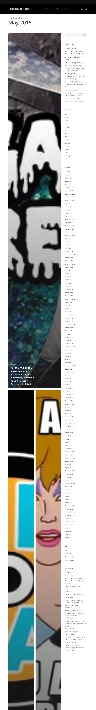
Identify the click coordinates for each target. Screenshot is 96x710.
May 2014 (68, 531)
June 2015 (68, 493)
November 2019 (70, 366)
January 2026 (69, 191)
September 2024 (70, 235)
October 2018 (69, 401)
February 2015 (69, 506)
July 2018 (67, 407)
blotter (67, 121)
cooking (67, 127)
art (66, 114)
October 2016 (69, 455)
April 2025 (68, 213)
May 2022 (68, 312)
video (66, 159)
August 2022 (69, 302)
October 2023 (69, 261)
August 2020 (69, 350)
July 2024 (67, 238)
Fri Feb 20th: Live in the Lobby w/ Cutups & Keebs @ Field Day (75, 94)
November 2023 (70, 258)
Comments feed (70, 557)
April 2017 (68, 442)
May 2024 (68, 245)
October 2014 (69, 518)
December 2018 (70, 398)
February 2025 (69, 219)
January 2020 (69, 363)
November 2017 (70, 426)
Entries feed (68, 554)
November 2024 (70, 229)
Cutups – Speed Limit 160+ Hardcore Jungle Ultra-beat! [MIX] (75, 100)
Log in (67, 550)
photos (67, 140)
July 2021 (67, 334)
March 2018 (68, 413)
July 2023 (67, 270)
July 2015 (67, 490)
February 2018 (69, 417)
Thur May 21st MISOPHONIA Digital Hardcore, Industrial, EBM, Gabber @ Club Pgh (75, 76)
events (13, 365)
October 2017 (69, 429)
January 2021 (69, 337)
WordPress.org (69, 560)
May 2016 (68, 464)
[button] (87, 9)
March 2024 (68, 248)
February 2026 (69, 188)
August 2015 (69, 487)
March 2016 (68, 468)
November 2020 (70, 340)
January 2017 (69, 448)
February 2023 (69, 286)
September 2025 (70, 200)
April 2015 (68, 499)
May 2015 (68, 496)
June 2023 (68, 273)
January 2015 (69, 509)
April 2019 (68, 385)
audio (66, 117)
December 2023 (70, 254)
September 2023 (70, 264)
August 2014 (69, 525)
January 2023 (69, 289)
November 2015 (70, 477)
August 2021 (69, 331)
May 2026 (68, 178)
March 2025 (68, 216)
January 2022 (69, 321)
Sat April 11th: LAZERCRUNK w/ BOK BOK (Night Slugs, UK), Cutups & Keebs (76, 84)
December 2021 (70, 324)
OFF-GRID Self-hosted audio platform (73, 58)
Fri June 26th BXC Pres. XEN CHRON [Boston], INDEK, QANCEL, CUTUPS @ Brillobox (76, 68)
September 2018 (70, 404)
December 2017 (70, 423)
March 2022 (68, 315)
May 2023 (68, 277)
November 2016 (70, 452)
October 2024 (69, 232)
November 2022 (70, 293)
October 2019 (69, 369)
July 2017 (67, 436)
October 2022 (69, 296)
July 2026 (67, 172)
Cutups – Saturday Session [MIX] (75, 63)
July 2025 (67, 203)
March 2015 (68, 503)
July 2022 (67, 305)
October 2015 (69, 480)
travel (66, 152)
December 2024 (70, 226)
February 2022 (69, 318)
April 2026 (68, 181)
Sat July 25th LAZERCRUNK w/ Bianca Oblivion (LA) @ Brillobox (75, 53)
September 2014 (70, 522)
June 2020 (68, 353)
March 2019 (68, 388)
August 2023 (69, 267)
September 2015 (70, 483)
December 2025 (70, 194)
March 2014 (68, 538)
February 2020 (69, 359)
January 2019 (69, 394)
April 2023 (68, 280)
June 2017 (68, 439)
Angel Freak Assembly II (72, 90)
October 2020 (69, 343)
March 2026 (68, 184)
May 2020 (68, 356)
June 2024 (68, 242)
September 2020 (70, 347)
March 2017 (68, 445)
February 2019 (69, 391)
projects (67, 143)
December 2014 (70, 512)
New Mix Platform (70, 48)
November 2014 (70, 515)
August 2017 (69, 433)
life (66, 133)
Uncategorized (69, 156)
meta (66, 137)
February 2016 (69, 471)
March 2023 (68, 283)
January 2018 (69, 420)
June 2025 (68, 207)
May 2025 (68, 210)
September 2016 (70, 458)
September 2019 (70, 372)
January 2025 (69, 223)
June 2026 (68, 175)
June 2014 (68, 528)
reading (67, 146)
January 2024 (69, 251)
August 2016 (69, 461)
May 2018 (68, 410)
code (66, 124)
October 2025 (69, 197)
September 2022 (70, 299)
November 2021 (70, 328)
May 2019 (68, 382)
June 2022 (68, 308)
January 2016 (69, 474)
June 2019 (68, 378)
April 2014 (68, 534)
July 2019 (67, 375)
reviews (67, 149)
